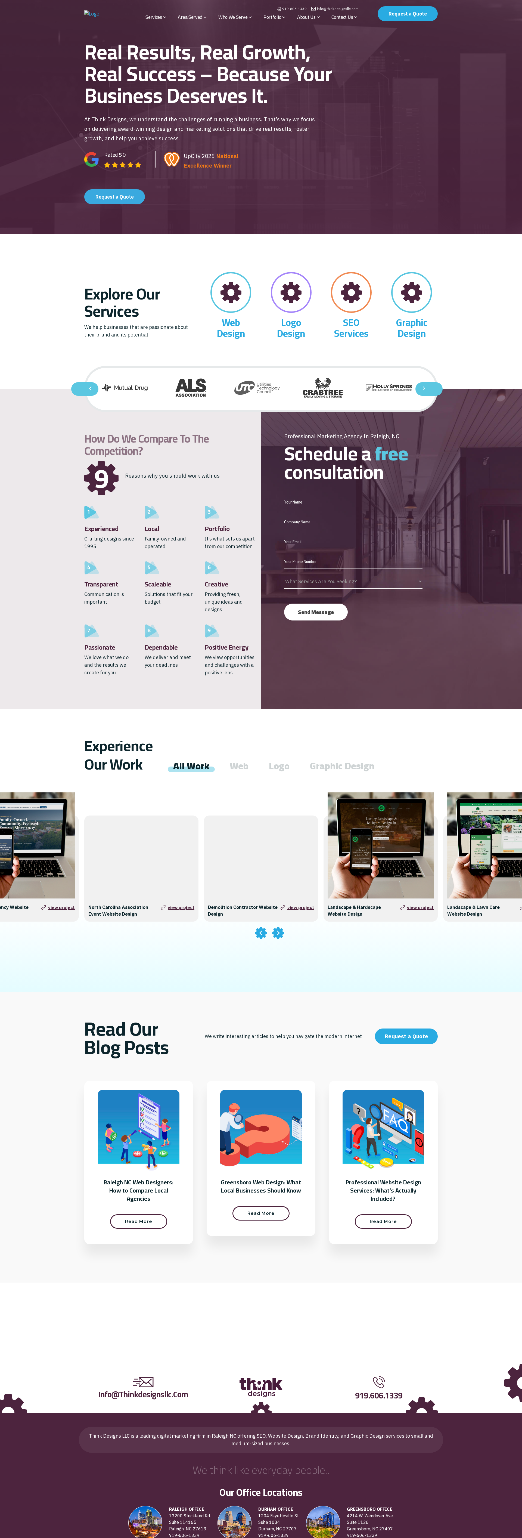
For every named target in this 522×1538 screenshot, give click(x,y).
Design (231, 333)
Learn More (230, 246)
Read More (138, 1221)
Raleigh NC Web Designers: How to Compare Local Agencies (138, 1190)
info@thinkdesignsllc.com (338, 9)
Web (231, 322)
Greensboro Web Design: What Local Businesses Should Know (261, 1186)
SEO (351, 322)
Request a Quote (408, 14)
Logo (291, 322)
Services (351, 333)
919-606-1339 (294, 9)
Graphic (411, 322)
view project (61, 907)
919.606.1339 (378, 1395)
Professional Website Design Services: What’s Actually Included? (383, 1190)
